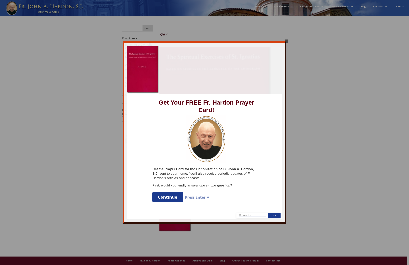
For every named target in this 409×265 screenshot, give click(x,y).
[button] (276, 215)
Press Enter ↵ (197, 197)
